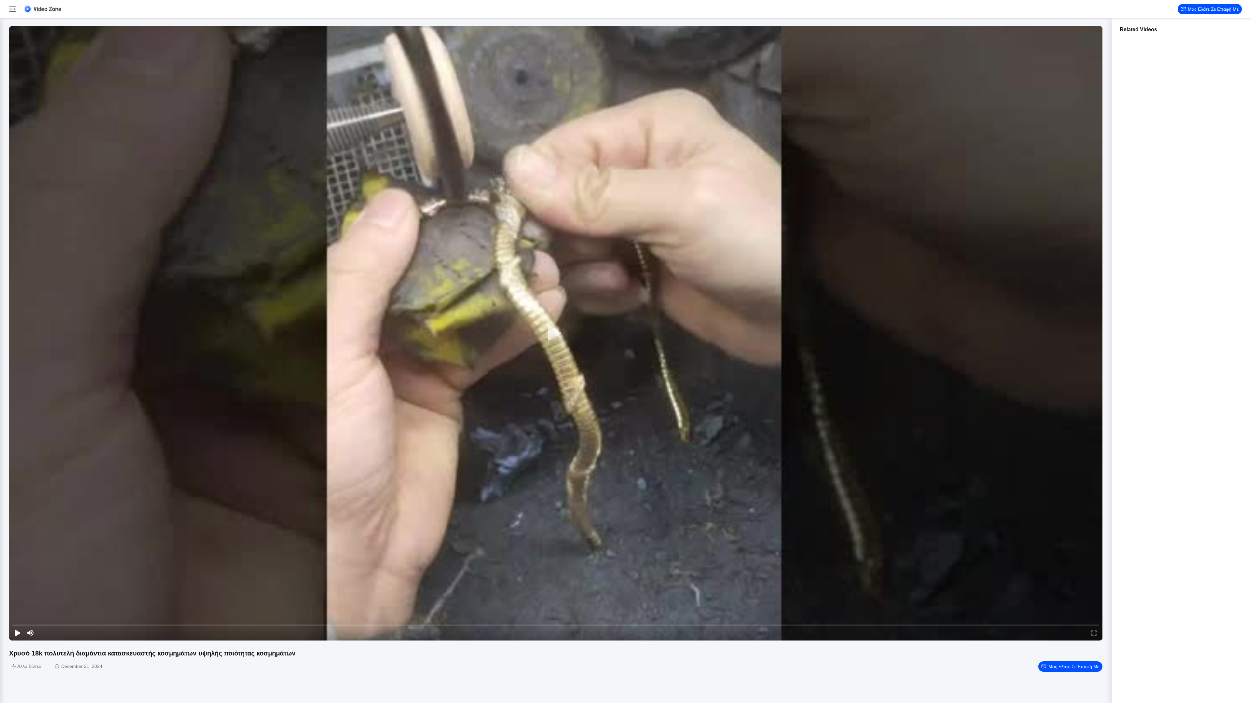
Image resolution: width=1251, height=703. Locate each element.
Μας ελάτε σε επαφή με (1213, 9)
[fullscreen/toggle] (1093, 633)
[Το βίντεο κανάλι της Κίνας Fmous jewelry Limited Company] (42, 9)
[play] (556, 333)
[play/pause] (17, 633)
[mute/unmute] (30, 633)
